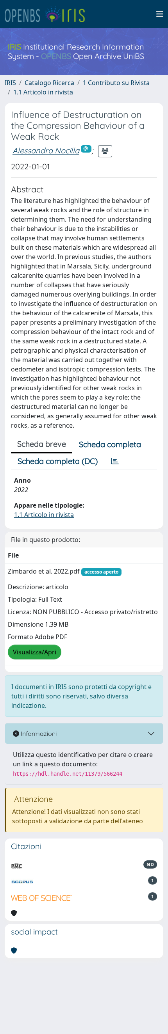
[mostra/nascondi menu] (159, 14)
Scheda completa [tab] (110, 444)
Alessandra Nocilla (46, 150)
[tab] (114, 461)
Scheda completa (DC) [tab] (58, 461)
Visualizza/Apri (34, 652)
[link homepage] (48, 14)
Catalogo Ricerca (49, 82)
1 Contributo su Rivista (116, 82)
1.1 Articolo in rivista (43, 92)
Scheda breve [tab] (41, 444)
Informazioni (38, 733)
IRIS (10, 82)
